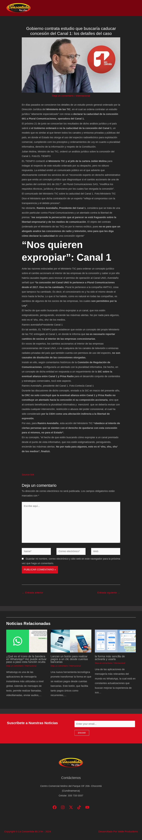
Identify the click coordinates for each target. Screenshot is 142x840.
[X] (71, 807)
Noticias (77, 8)
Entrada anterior (32, 592)
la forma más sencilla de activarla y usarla (110, 658)
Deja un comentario (63, 95)
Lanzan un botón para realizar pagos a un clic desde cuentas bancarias (69, 659)
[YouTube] (87, 807)
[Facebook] (55, 807)
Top (88, 8)
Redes (99, 8)
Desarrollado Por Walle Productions (118, 831)
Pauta (111, 8)
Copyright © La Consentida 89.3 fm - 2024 (27, 831)
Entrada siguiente (108, 592)
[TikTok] (79, 807)
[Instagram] (63, 807)
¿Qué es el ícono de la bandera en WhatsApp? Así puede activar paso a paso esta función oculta (26, 659)
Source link (28, 474)
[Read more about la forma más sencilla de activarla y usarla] (115, 640)
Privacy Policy (127, 8)
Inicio (65, 8)
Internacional (83, 95)
